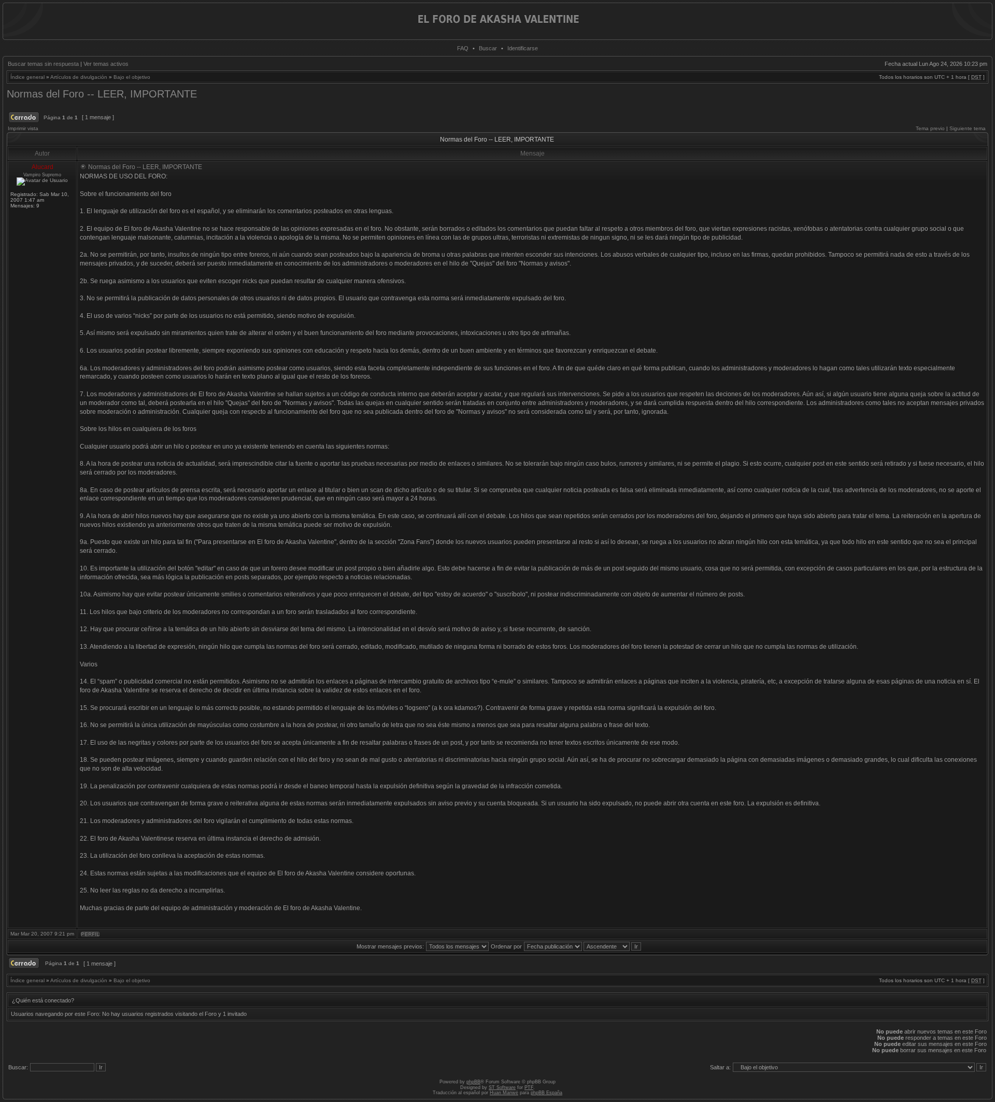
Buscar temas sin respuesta (43, 64)
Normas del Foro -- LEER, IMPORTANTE (102, 94)
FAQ (462, 48)
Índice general (27, 77)
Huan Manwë (504, 1092)
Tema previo (930, 128)
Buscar (488, 48)
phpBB (473, 1081)
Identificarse (522, 48)
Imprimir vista (23, 128)
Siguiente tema (967, 128)
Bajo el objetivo (131, 77)
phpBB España (546, 1092)
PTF (528, 1087)
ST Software (502, 1087)
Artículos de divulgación (78, 77)
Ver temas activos (106, 64)
